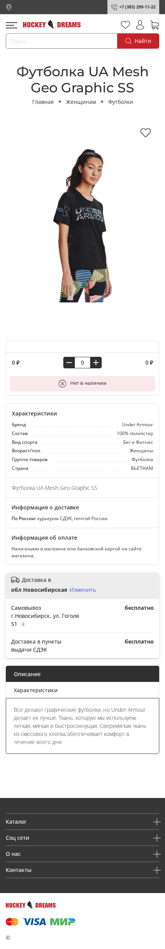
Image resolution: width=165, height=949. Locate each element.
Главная (43, 101)
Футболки (120, 101)
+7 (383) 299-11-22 (137, 7)
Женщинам (81, 101)
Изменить (82, 589)
